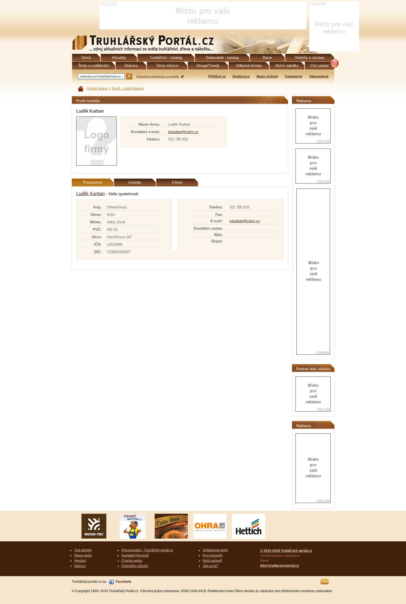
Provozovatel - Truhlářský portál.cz (147, 550)
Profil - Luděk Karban (128, 89)
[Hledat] (129, 76)
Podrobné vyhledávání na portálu (157, 76)
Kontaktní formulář (135, 555)
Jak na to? (210, 566)
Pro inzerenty (213, 555)
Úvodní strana (97, 89)
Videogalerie (319, 76)
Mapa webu (83, 555)
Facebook (123, 582)
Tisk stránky (83, 550)
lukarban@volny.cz (183, 132)
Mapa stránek (267, 76)
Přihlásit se (217, 76)
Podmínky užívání (135, 566)
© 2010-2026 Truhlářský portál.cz (286, 551)
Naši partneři (212, 561)
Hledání (80, 561)
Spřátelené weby (215, 550)
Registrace (241, 76)
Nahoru (80, 566)
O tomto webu (132, 561)
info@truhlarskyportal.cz (279, 566)
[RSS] (325, 581)
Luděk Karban (90, 193)
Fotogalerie (293, 76)
